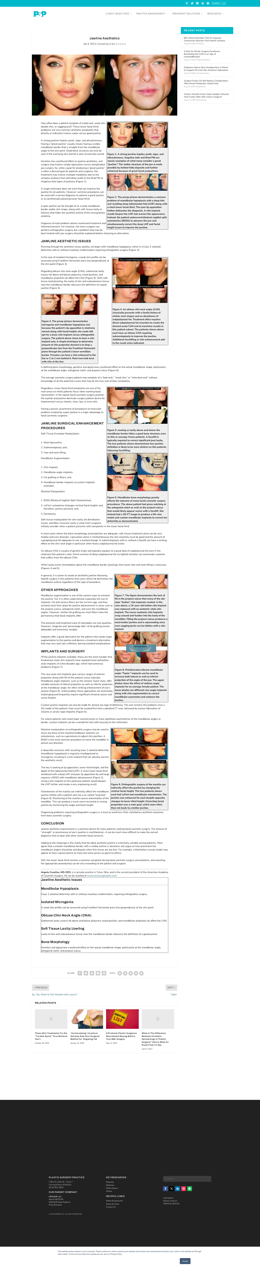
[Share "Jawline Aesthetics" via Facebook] (80, 973)
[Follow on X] (171, 1188)
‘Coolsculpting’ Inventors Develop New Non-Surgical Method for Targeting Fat (84, 1036)
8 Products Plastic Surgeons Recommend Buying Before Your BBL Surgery (121, 1036)
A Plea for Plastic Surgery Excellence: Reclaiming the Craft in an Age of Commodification (202, 54)
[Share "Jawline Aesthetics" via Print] (104, 973)
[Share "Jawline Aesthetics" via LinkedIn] (92, 973)
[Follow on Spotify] (189, 1188)
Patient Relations (203, 60)
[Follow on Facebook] (165, 1188)
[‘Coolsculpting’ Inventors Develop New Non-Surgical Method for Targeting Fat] (86, 1019)
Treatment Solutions (186, 14)
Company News (202, 73)
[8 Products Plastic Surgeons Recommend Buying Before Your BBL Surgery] (122, 1019)
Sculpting (103, 44)
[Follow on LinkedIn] (177, 1188)
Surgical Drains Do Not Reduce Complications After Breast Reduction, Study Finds (206, 82)
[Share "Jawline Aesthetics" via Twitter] (86, 973)
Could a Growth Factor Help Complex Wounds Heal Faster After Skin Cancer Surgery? (206, 95)
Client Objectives (117, 14)
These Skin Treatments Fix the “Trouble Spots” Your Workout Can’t (51, 1036)
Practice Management (150, 14)
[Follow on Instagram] (183, 1188)
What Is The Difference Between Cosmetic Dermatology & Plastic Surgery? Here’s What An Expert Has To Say (155, 1039)
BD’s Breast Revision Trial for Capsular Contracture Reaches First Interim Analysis (204, 39)
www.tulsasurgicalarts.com (102, 875)
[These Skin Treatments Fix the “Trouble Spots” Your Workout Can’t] (51, 1019)
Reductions (201, 86)
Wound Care (201, 100)
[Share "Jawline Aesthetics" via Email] (98, 973)
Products (200, 43)
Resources (214, 14)
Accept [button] (185, 1261)
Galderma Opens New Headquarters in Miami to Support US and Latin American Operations (206, 69)
